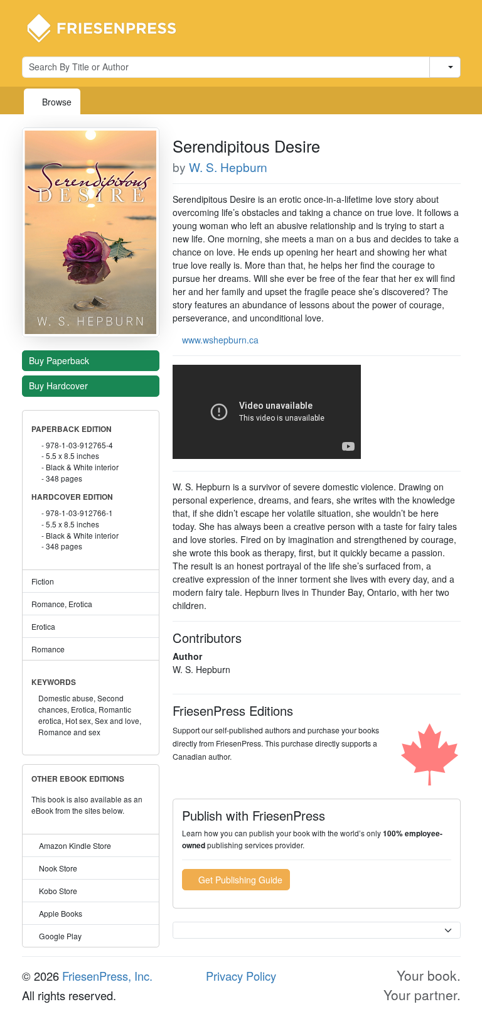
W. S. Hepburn (228, 166)
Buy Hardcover (59, 385)
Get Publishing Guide (239, 879)
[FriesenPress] (110, 27)
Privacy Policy (241, 976)
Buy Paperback (60, 360)
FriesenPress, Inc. (107, 976)
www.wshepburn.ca (220, 339)
